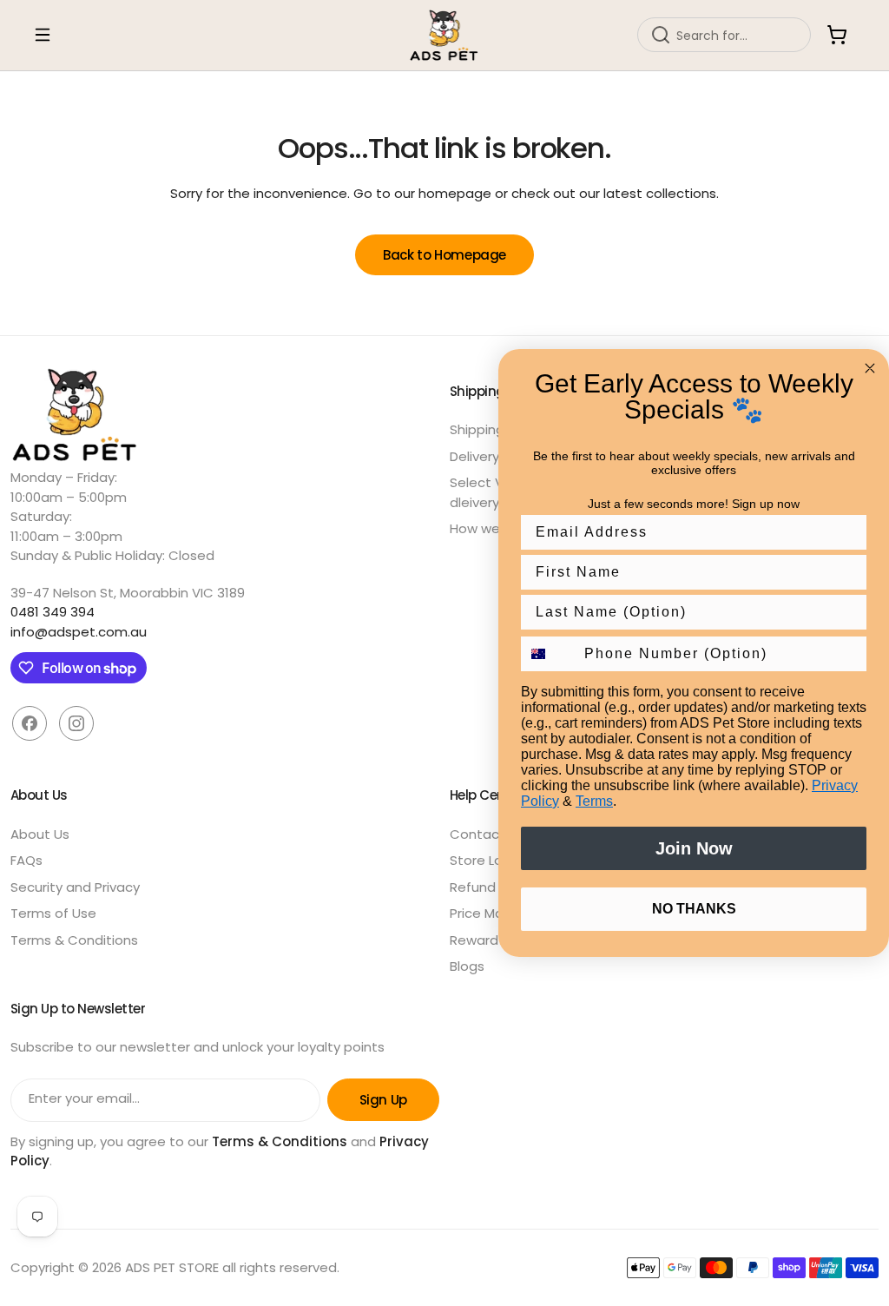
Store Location (497, 860)
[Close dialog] (869, 368)
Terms (594, 801)
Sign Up (383, 1100)
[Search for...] (661, 34)
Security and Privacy (75, 887)
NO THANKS (694, 908)
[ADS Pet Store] (444, 35)
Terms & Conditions (74, 940)
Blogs (467, 966)
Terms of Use (53, 913)
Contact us (487, 834)
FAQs (26, 860)
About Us (39, 834)
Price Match (487, 913)
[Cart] (837, 35)
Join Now (694, 848)
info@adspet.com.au (78, 632)
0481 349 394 (52, 612)
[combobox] (724, 34)
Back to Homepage (444, 255)
